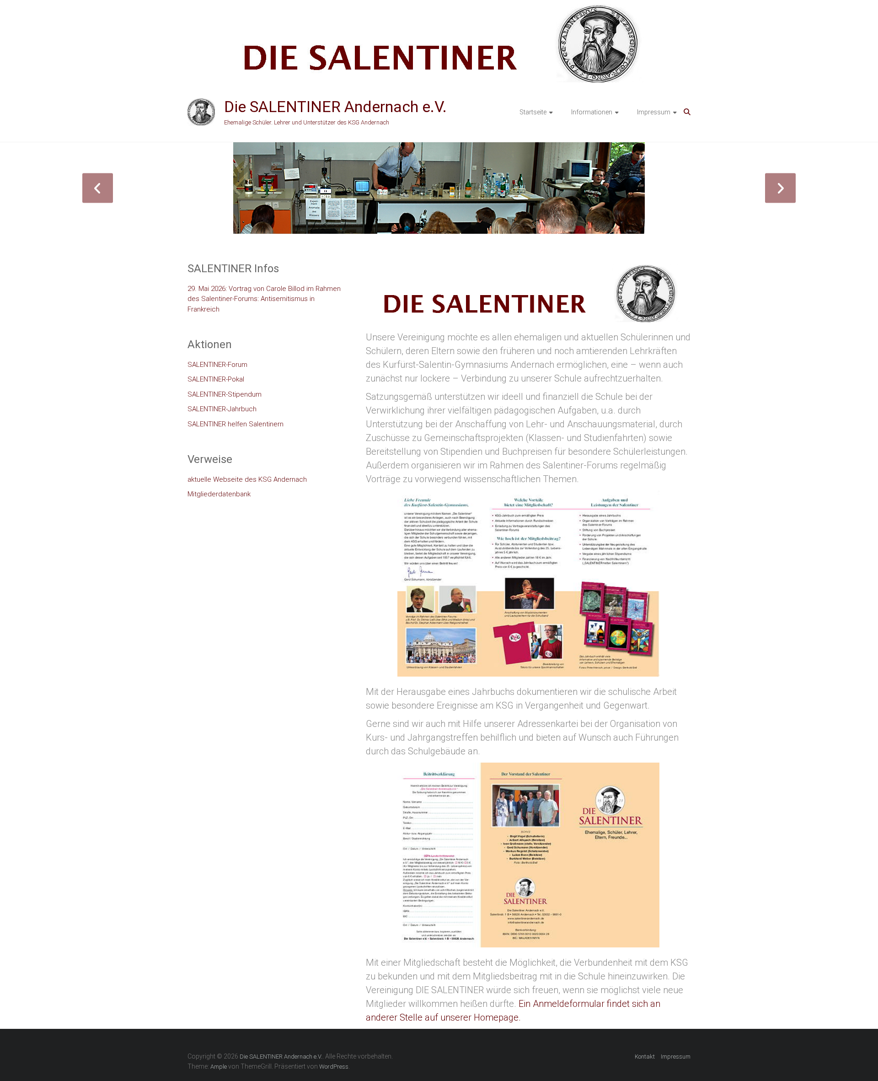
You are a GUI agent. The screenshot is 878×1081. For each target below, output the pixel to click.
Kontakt (645, 1056)
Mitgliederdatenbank (219, 494)
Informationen (591, 112)
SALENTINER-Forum (217, 364)
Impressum (653, 112)
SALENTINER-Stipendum (224, 394)
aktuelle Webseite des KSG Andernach (247, 479)
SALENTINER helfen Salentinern (235, 424)
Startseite (532, 112)
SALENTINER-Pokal (215, 379)
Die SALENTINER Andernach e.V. (335, 106)
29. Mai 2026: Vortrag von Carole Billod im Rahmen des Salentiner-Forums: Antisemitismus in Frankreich (264, 299)
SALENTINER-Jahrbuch (222, 409)
